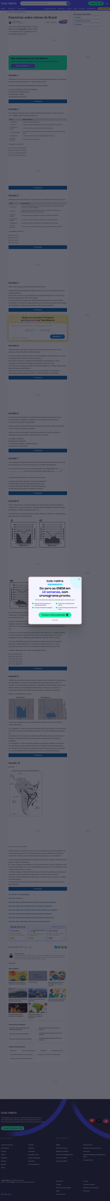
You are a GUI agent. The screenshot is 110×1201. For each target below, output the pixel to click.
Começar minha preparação (53, 615)
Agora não (55, 620)
